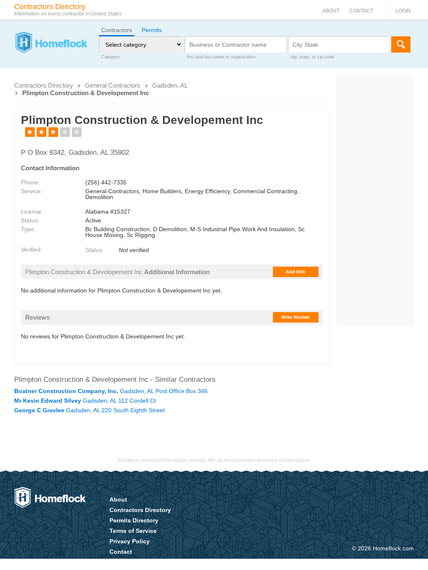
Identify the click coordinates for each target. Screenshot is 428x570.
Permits (152, 30)
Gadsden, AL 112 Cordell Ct (85, 400)
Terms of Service (133, 530)
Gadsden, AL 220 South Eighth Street (89, 410)
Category (110, 56)
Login (403, 11)
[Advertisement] (375, 201)
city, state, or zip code (312, 56)
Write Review (295, 317)
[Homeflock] (50, 43)
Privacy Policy (130, 541)
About (330, 11)
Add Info (295, 271)
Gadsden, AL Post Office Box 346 (111, 391)
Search (400, 44)
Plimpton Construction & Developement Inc (85, 92)
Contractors (116, 30)
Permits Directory (134, 520)
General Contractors (112, 85)
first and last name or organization (221, 56)
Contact (361, 11)
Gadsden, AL (170, 85)
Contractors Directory (43, 85)
